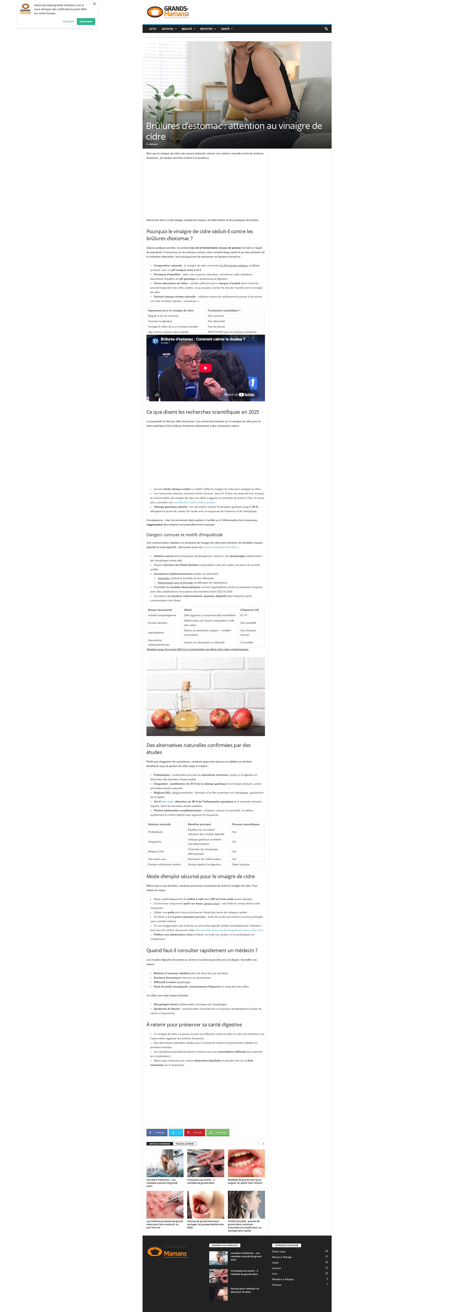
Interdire (68, 21)
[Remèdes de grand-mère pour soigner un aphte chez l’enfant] (246, 1163)
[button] (326, 29)
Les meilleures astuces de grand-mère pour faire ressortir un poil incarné (164, 1224)
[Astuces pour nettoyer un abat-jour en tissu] (218, 1294)
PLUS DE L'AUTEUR (185, 1143)
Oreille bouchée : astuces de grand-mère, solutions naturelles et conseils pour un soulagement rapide (245, 1225)
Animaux (277, 1285)
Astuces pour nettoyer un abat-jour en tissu (245, 1290)
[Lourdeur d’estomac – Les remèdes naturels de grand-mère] (164, 1163)
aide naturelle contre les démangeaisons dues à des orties (229, 930)
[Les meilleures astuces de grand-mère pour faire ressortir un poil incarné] (164, 1205)
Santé (225, 29)
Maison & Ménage (282, 1257)
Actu (152, 29)
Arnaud (154, 144)
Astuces (167, 29)
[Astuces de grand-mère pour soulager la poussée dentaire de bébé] (205, 1205)
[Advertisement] (205, 190)
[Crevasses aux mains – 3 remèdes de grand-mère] (205, 1163)
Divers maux (170, 37)
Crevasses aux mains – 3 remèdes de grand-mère (201, 1181)
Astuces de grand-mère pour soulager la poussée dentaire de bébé (205, 1224)
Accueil (149, 37)
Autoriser (86, 21)
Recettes (206, 29)
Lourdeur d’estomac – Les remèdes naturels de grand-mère (162, 1183)
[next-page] (263, 1144)
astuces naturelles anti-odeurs (220, 547)
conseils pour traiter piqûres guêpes (194, 502)
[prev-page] (259, 1144)
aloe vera (167, 801)
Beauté (187, 29)
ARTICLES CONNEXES (159, 1143)
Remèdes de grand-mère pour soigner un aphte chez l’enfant (245, 1181)
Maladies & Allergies (283, 1279)
